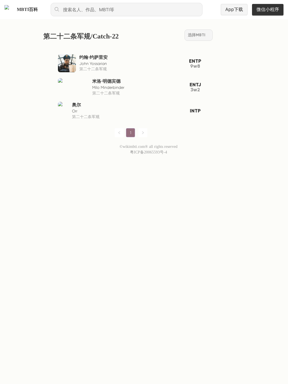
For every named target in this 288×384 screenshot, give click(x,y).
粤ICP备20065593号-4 (148, 152)
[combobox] (126, 9)
